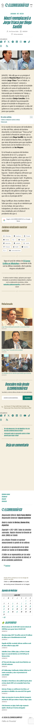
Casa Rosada (7, 406)
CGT (11, 406)
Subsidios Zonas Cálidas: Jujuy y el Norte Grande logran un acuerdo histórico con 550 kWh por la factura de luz (15, 654)
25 (8, 611)
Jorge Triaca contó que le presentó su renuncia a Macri (15, 327)
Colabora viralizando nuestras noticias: (10, 120)
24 (3, 611)
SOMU (29, 408)
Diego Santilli (15, 406)
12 (12, 606)
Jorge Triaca (10, 408)
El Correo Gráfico (14, 31)
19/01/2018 (24, 31)
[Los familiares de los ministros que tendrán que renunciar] (17, 363)
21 (21, 609)
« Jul (3, 617)
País (18, 13)
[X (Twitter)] (9, 42)
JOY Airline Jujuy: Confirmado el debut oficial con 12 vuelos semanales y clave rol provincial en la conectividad (16, 672)
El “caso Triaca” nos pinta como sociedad (12, 350)
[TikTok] (29, 42)
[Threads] (1, 46)
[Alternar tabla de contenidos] (30, 117)
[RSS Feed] (7, 46)
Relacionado (4, 122)
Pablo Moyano (24, 408)
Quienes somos (6, 494)
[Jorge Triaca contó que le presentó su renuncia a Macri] (17, 317)
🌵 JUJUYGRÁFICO (9, 622)
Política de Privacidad (9, 721)
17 (3, 609)
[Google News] (1, 42)
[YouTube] (25, 42)
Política (22, 13)
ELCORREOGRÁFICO (15, 717)
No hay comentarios (18, 34)
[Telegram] (13, 42)
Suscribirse (27, 398)
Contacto (4, 501)
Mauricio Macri (17, 408)
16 (30, 606)
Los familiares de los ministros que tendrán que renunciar (16, 373)
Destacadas (13, 13)
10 (3, 606)
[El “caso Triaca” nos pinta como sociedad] (17, 340)
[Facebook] (5, 42)
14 (21, 606)
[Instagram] (21, 42)
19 (12, 609)
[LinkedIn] (17, 42)
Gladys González (22, 406)
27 (16, 611)
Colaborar (4, 496)
